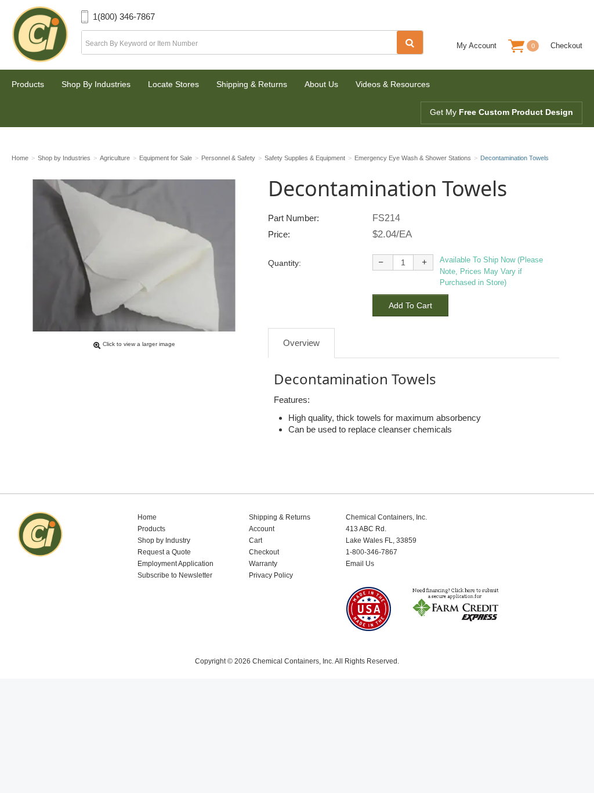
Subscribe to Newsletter (174, 575)
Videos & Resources (393, 84)
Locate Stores (173, 84)
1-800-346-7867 (371, 552)
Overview (301, 343)
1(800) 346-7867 (124, 16)
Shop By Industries (96, 84)
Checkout (566, 45)
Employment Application (175, 564)
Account (261, 529)
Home (147, 517)
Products (28, 84)
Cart (255, 540)
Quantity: (284, 263)
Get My (501, 112)
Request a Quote (164, 552)
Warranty (263, 564)
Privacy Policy (271, 575)
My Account (477, 45)
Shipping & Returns (251, 84)
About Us (321, 84)
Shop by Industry (163, 540)
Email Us (360, 564)
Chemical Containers (46, 35)
